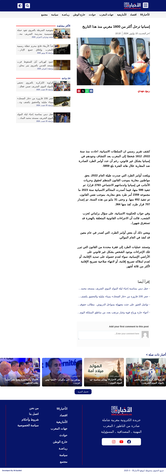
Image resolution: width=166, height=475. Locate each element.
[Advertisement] (113, 115)
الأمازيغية (121, 14)
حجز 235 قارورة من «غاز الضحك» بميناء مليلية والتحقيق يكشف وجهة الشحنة (35, 102)
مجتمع (44, 14)
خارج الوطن (79, 14)
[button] (91, 91)
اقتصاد (133, 14)
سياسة (54, 14)
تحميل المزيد (83, 392)
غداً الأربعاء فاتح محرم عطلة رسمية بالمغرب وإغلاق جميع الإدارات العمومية (35, 50)
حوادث (92, 14)
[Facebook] (129, 442)
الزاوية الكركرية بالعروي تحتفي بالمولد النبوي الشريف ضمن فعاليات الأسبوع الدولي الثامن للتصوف (35, 86)
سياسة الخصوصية (28, 425)
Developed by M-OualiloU (12, 470)
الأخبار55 (145, 14)
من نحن (34, 408)
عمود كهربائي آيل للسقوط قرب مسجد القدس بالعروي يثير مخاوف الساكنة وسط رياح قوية (35, 65)
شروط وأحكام (30, 419)
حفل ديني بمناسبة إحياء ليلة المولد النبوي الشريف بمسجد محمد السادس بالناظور (35, 118)
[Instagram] (114, 442)
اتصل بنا (34, 413)
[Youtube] (121, 442)
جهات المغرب (106, 14)
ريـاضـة (65, 14)
